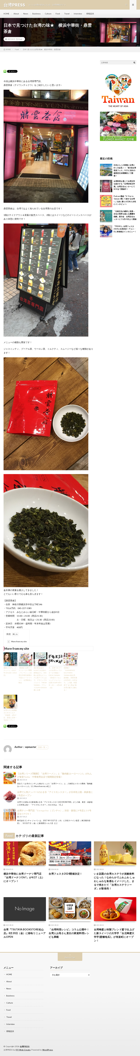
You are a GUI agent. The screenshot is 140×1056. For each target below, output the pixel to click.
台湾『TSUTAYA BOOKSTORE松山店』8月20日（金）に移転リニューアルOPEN (25, 933)
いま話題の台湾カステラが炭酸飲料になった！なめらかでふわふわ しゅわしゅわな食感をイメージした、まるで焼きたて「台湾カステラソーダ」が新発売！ (114, 881)
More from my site (17, 641)
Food (58, 13)
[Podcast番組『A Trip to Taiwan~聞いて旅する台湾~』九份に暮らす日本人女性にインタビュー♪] (106, 201)
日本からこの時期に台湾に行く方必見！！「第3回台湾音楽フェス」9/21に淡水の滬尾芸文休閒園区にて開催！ (125, 170)
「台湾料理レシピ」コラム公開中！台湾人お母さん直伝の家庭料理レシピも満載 (69, 933)
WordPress (47, 1050)
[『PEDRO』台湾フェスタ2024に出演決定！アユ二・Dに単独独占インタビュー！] (106, 231)
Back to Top (70, 957)
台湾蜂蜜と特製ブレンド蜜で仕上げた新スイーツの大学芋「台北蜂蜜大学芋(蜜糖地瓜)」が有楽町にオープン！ (114, 935)
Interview (78, 13)
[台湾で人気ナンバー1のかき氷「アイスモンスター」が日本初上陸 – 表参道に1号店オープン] (10, 796)
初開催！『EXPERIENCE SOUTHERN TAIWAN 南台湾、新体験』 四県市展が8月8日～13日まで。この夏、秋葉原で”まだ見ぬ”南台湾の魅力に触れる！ (70, 679)
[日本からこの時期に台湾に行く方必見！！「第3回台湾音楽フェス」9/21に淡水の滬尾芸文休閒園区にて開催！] (106, 170)
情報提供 (90, 13)
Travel (66, 13)
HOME (6, 13)
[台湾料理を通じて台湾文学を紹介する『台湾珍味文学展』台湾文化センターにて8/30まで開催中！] (106, 186)
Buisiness (36, 13)
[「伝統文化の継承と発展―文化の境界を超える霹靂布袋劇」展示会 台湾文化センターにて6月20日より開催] (106, 216)
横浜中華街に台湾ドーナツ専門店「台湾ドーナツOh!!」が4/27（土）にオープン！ (24, 877)
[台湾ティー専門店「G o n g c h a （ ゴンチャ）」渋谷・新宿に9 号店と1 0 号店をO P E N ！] (10, 815)
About (16, 13)
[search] (134, 62)
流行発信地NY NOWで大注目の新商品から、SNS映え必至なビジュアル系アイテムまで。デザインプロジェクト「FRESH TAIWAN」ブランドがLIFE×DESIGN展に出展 (40, 679)
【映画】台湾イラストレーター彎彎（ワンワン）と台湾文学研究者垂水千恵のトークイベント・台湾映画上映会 (25, 675)
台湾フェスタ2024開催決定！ (65, 873)
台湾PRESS (25, 1046)
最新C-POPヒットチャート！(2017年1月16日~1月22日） (10, 671)
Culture (48, 13)
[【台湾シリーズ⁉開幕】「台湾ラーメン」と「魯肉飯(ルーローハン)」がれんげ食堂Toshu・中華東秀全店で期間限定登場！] (10, 778)
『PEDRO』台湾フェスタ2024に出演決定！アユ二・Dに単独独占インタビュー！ (125, 229)
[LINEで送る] (5, 71)
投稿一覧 (41, 747)
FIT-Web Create (23, 1050)
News (25, 13)
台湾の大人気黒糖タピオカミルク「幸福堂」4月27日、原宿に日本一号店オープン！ (10, 715)
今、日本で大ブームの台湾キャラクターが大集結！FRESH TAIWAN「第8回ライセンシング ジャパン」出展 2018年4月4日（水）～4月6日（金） (55, 678)
